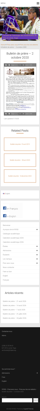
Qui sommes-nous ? (8, 369)
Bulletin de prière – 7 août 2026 (14, 310)
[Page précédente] (5, 65)
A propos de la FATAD (10, 229)
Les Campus (7, 259)
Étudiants (6, 255)
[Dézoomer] (20, 65)
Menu (3, 3)
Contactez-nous (7, 331)
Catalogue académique (11, 234)
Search (4, 397)
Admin (4, 335)
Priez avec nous (12, 45)
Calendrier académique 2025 (13, 238)
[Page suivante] (9, 65)
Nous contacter (8, 267)
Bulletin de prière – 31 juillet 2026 (14, 314)
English (5, 276)
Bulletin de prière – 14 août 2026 (14, 305)
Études (5, 246)
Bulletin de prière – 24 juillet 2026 (14, 318)
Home (3, 45)
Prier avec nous (8, 263)
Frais (3, 377)
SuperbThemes (28, 409)
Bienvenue (6, 225)
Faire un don (7, 272)
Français (6, 280)
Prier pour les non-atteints (29, 45)
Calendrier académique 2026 (13, 242)
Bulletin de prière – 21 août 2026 (14, 301)
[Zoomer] (23, 65)
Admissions (7, 251)
